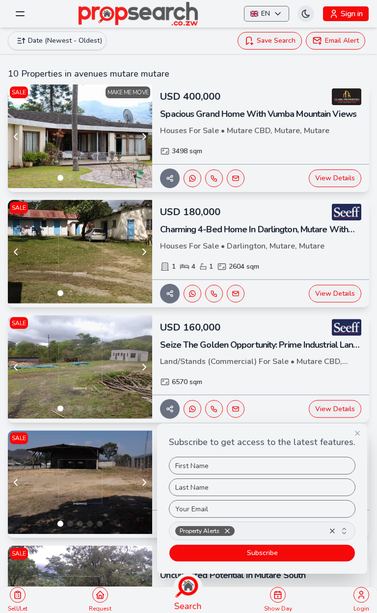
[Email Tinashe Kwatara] (235, 409)
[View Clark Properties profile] (346, 96)
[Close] (357, 433)
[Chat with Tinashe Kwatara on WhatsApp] (192, 409)
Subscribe (262, 552)
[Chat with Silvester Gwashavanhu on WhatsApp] (192, 294)
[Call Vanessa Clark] (214, 178)
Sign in (352, 13)
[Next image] (144, 136)
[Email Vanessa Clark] (235, 178)
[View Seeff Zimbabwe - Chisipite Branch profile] (346, 212)
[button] (227, 531)
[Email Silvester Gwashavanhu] (235, 294)
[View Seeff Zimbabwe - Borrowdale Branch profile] (346, 327)
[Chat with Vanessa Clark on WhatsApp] (192, 178)
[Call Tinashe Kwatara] (214, 409)
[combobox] (262, 531)
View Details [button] (335, 178)
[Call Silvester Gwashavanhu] (214, 294)
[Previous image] (16, 136)
